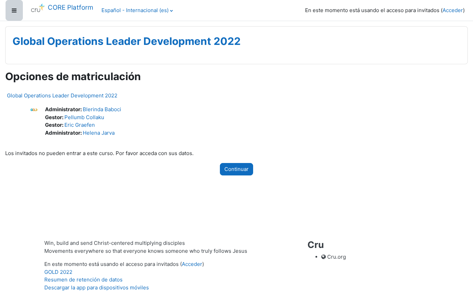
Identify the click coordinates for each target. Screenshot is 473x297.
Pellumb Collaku (84, 117)
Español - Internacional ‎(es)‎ (135, 10)
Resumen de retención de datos (83, 279)
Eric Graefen (79, 125)
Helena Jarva (99, 133)
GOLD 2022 (58, 272)
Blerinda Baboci (102, 109)
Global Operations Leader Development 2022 (62, 95)
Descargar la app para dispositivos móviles (96, 287)
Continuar (236, 169)
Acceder (453, 10)
